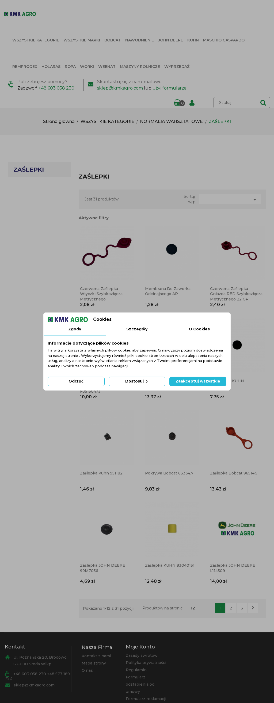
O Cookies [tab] (199, 329)
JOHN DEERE (170, 40)
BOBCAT (112, 40)
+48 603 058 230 (56, 88)
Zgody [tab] (74, 329)
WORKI (87, 66)
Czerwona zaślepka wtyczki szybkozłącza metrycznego (101, 294)
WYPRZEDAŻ (176, 66)
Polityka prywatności (146, 662)
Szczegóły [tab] (136, 329)
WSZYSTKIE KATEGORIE (35, 40)
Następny (253, 607)
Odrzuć (75, 381)
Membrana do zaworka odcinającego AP (168, 291)
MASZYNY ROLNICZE (140, 66)
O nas (87, 670)
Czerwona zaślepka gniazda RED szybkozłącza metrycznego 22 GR (236, 294)
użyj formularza (170, 88)
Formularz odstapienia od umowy (140, 684)
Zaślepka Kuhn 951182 (101, 473)
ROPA (70, 66)
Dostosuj (135, 381)
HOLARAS (50, 66)
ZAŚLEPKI (28, 169)
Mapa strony (94, 663)
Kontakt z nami (96, 656)
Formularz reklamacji (146, 698)
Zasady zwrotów (142, 655)
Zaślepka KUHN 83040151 (170, 565)
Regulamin (136, 669)
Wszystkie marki (81, 40)
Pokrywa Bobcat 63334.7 (169, 473)
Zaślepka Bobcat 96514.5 (233, 473)
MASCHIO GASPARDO (224, 40)
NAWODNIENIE (139, 40)
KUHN (193, 40)
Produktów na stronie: (163, 608)
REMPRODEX (24, 66)
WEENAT (107, 66)
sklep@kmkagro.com (120, 88)
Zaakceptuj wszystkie (198, 381)
